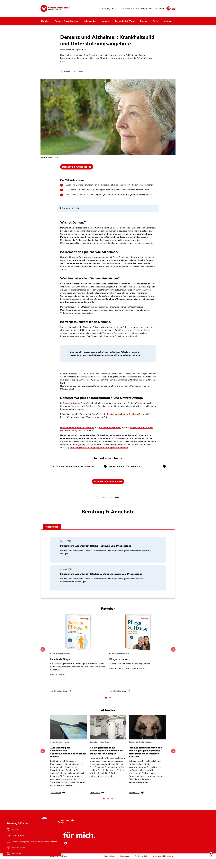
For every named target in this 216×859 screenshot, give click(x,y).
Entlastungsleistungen (110, 427)
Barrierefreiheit (141, 856)
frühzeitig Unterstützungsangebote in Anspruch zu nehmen (99, 447)
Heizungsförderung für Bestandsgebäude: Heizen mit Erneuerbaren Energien (106, 750)
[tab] (106, 697)
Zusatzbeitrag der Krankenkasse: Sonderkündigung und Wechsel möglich (68, 752)
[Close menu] (58, 821)
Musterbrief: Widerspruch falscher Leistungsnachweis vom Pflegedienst (101, 573)
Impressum (124, 856)
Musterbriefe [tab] (52, 527)
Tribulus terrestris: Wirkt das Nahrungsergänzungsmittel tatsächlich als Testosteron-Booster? (145, 752)
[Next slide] (173, 649)
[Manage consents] (211, 854)
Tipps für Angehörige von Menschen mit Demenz (72, 466)
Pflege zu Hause (118, 659)
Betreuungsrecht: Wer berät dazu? (125, 466)
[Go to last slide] (42, 649)
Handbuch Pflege (60, 659)
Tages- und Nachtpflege (141, 427)
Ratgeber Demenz (71, 403)
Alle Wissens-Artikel (106, 481)
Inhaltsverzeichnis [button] (69, 208)
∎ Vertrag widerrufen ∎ (163, 856)
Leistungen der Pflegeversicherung (77, 427)
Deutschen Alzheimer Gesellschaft (123, 414)
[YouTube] (66, 843)
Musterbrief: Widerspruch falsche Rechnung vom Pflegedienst (95, 545)
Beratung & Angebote (74, 166)
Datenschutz (109, 856)
